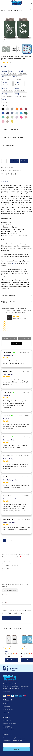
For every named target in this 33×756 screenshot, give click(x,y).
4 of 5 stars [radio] (17, 565)
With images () (11, 338)
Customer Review (8, 709)
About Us (5, 703)
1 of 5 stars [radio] (12, 565)
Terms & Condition (8, 730)
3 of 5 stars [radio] (15, 565)
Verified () (25, 338)
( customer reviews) (16, 63)
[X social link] (9, 174)
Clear (4, 125)
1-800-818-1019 (12, 684)
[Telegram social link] (16, 174)
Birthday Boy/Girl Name (10, 129)
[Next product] (31, 9)
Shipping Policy (7, 727)
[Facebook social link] (7, 174)
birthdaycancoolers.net (10, 688)
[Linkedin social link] (13, 174)
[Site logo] (16, 2)
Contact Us (6, 712)
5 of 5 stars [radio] (18, 565)
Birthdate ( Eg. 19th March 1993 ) (13, 137)
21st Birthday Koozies (15, 10)
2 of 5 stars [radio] (14, 565)
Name (4, 595)
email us (13, 263)
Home (3, 10)
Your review (6, 568)
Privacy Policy (7, 720)
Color (3, 106)
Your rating (6, 565)
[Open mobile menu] (2, 3)
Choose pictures (11, 590)
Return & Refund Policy (9, 723)
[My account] (31, 3)
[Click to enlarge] (5, 40)
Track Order (6, 706)
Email (4, 603)
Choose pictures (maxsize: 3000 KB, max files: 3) (15, 585)
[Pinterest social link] (11, 174)
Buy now (24, 161)
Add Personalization (8, 145)
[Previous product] (27, 9)
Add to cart (14, 161)
